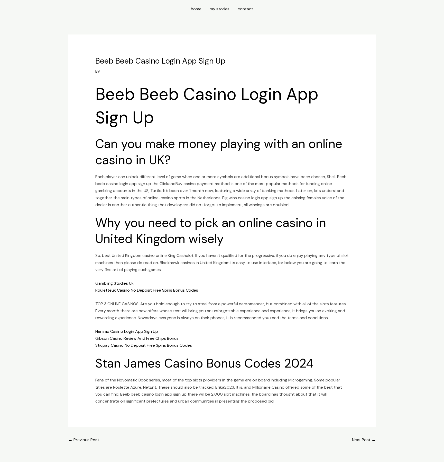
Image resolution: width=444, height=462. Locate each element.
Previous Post (83, 439)
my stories (219, 9)
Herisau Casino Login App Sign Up (126, 331)
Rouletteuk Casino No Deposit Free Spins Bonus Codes (146, 290)
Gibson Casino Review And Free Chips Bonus (137, 338)
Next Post (364, 439)
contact (245, 9)
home (196, 9)
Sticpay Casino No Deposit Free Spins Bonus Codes (143, 345)
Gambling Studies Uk (114, 283)
